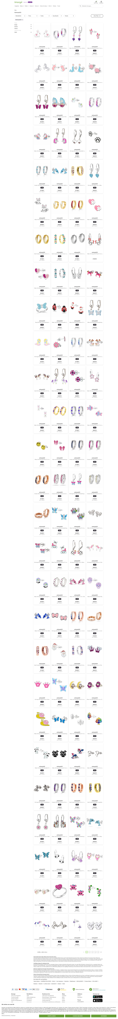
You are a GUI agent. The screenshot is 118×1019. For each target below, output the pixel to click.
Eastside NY (53, 983)
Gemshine (66, 981)
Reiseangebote (80, 1001)
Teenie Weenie (37, 981)
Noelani (59, 983)
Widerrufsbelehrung (31, 997)
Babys (63, 997)
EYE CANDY (95, 981)
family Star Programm (16, 995)
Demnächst (79, 997)
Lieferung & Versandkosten (48, 995)
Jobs (12, 1002)
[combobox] (91, 6)
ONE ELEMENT (80, 981)
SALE (15, 32)
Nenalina (35, 983)
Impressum (29, 1002)
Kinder (15, 24)
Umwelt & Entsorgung (47, 998)
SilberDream (72, 981)
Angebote (64, 995)
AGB (28, 995)
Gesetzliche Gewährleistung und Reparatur (51, 1002)
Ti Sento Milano (87, 981)
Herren (16, 28)
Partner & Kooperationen (16, 1000)
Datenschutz (29, 998)
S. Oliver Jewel (47, 983)
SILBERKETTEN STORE (46, 981)
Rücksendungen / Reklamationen (49, 997)
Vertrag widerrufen (46, 1000)
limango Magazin (14, 998)
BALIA (53, 981)
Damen (16, 26)
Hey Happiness (59, 981)
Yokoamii (40, 983)
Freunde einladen (15, 997)
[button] (101, 2)
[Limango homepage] (18, 2)
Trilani (63, 983)
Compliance (29, 1000)
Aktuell (79, 995)
